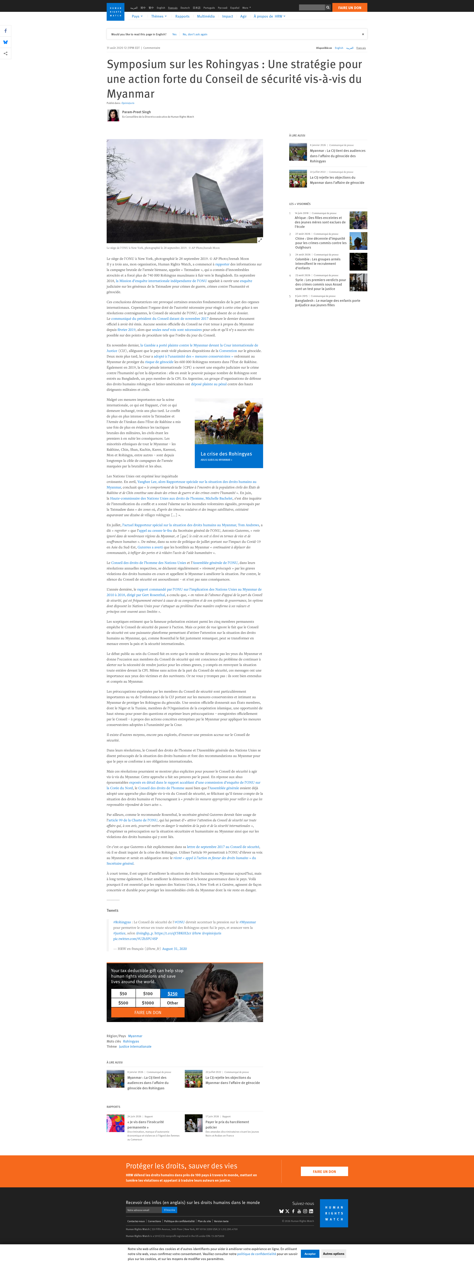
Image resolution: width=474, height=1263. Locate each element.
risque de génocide (159, 361)
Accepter (310, 1254)
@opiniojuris (211, 933)
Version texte (221, 1221)
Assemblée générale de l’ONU (215, 562)
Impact (227, 16)
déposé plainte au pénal (209, 384)
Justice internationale (135, 1046)
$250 (173, 993)
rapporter (222, 264)
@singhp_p (144, 933)
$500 (123, 1002)
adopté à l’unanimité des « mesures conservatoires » (193, 356)
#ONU (180, 922)
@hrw (196, 933)
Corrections (154, 1221)
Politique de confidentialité (179, 1221)
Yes (174, 34)
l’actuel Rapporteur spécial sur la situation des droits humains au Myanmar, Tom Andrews (190, 524)
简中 (143, 7)
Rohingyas (131, 1041)
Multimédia (206, 16)
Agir (243, 16)
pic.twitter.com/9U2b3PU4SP (135, 938)
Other (172, 1002)
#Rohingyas (122, 922)
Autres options (333, 1253)
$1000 (148, 1002)
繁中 (151, 7)
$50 (123, 993)
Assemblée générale (224, 787)
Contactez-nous (136, 1221)
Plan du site (204, 1221)
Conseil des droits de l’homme (161, 787)
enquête (246, 280)
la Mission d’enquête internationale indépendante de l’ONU (161, 280)
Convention (228, 350)
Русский (222, 7)
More (247, 7)
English (161, 7)
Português (209, 7)
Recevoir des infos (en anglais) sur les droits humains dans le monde (193, 1202)
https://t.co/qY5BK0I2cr (173, 933)
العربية (134, 7)
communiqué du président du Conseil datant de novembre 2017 (159, 318)
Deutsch (185, 7)
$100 (148, 993)
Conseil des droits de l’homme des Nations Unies (148, 562)
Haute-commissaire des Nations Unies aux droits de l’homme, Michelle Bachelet (171, 498)
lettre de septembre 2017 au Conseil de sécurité (223, 846)
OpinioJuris (127, 103)
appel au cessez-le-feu (155, 530)
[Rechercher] (328, 7)
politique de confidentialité (256, 1253)
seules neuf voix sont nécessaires (177, 329)
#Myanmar (247, 922)
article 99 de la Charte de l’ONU (133, 820)
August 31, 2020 (174, 948)
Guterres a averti (150, 547)
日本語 (197, 7)
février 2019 (127, 329)
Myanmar (135, 1035)
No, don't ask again (195, 34)
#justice (119, 933)
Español (234, 7)
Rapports (182, 16)
